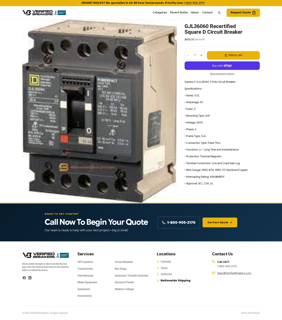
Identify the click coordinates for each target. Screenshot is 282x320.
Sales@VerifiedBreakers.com (234, 273)
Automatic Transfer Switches (131, 275)
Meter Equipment (87, 282)
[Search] (219, 12)
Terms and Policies (250, 313)
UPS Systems (85, 261)
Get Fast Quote (217, 222)
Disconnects (85, 295)
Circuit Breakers (124, 261)
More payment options (222, 73)
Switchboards (85, 275)
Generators (84, 289)
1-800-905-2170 (194, 3)
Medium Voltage (124, 289)
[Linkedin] (30, 278)
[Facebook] (24, 278)
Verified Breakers (39, 313)
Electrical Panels (124, 282)
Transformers (85, 268)
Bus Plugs (120, 268)
